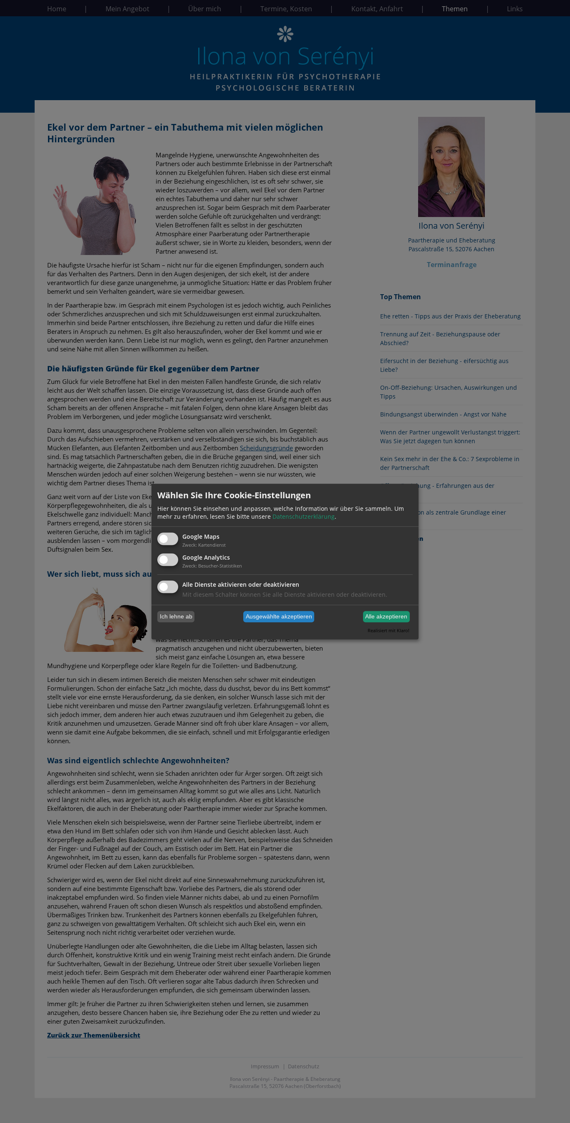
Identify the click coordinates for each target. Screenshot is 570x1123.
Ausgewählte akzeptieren (279, 616)
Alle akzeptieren (386, 616)
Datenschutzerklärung (303, 517)
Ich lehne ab (176, 616)
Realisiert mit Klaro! (388, 630)
